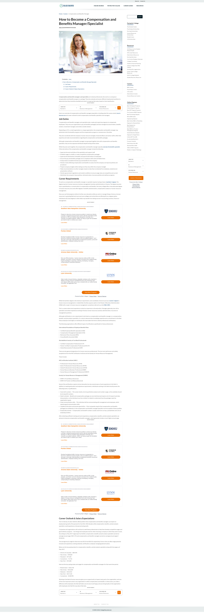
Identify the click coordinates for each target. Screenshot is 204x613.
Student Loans (130, 37)
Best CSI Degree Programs (133, 106)
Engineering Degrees (132, 118)
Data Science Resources (133, 55)
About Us (137, 1)
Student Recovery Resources (134, 77)
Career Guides (128, 5)
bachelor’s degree (111, 182)
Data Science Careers (132, 93)
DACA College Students (133, 75)
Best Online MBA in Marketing (134, 121)
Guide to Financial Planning (134, 63)
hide (70, 79)
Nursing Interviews (132, 57)
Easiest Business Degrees (133, 132)
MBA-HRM (107, 305)
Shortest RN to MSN (132, 145)
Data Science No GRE (132, 143)
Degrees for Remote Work (133, 123)
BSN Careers (130, 87)
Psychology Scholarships (133, 29)
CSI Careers (130, 91)
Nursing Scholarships (132, 31)
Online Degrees (99, 5)
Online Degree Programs (133, 108)
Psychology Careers (132, 89)
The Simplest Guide (132, 27)
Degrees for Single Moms (133, 134)
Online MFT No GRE (132, 137)
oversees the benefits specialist (111, 147)
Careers (65, 14)
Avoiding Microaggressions (133, 69)
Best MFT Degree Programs (134, 110)
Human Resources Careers (133, 96)
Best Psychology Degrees (133, 114)
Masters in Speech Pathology (134, 150)
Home (60, 14)
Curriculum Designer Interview (135, 59)
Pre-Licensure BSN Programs (134, 112)
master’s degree (113, 300)
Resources (140, 5)
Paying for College (113, 5)
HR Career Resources (132, 52)
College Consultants (132, 61)
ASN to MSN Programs (132, 147)
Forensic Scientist (131, 141)
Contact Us (142, 1)
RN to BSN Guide (131, 116)
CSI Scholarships (131, 39)
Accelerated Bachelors (132, 139)
